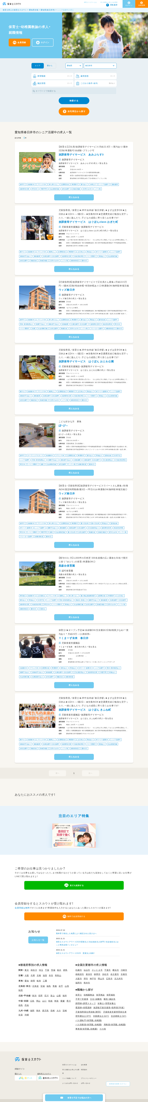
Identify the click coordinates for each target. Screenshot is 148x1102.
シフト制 (98, 189)
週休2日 (84, 260)
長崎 (52, 1010)
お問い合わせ (85, 1083)
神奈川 (34, 970)
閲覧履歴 (114, 5)
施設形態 (54, 83)
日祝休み (42, 609)
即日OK (35, 189)
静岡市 (97, 974)
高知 (27, 1005)
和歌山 (58, 975)
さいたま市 (97, 970)
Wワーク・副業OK (102, 252)
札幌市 (78, 970)
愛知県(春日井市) (48, 10)
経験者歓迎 (75, 260)
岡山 (38, 1001)
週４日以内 (95, 523)
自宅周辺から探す (77, 111)
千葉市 (107, 970)
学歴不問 (44, 189)
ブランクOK (41, 184)
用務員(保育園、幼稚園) (115, 1024)
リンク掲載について (69, 1078)
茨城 (53, 970)
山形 (67, 986)
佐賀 (20, 1015)
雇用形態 (98, 76)
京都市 (124, 974)
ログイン (45, 42)
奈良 (51, 975)
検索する (74, 100)
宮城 (42, 986)
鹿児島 (45, 1010)
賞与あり (84, 184)
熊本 (38, 1010)
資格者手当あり (25, 256)
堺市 (86, 978)
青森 (55, 986)
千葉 (47, 970)
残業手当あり (41, 324)
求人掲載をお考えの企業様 (109, 2)
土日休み (81, 252)
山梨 (59, 995)
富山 (52, 995)
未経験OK (31, 184)
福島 (49, 986)
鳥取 (56, 1001)
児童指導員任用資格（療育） (88, 1012)
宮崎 (65, 1010)
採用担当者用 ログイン (118, 1084)
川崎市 (124, 970)
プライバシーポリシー (89, 1078)
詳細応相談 (76, 189)
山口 (44, 1001)
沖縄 (27, 1015)
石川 (46, 995)
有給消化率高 (79, 256)
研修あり (102, 256)
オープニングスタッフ (35, 455)
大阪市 (78, 978)
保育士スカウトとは (90, 2)
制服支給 (34, 260)
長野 (40, 995)
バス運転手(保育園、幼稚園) (88, 1020)
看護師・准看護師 (83, 1007)
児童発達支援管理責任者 (115, 1012)
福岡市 (78, 983)
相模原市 (79, 974)
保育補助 (111, 995)
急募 (33, 328)
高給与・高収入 (81, 600)
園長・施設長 (109, 999)
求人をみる (74, 197)
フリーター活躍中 (97, 328)
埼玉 (41, 970)
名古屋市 (114, 974)
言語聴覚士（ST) (118, 1016)
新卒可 (22, 184)
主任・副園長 (96, 999)
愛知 (27, 981)
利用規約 (84, 1069)
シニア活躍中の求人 (65, 10)
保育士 (78, 995)
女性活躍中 (66, 189)
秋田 (20, 990)
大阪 (27, 975)
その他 (102, 1029)
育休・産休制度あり (26, 324)
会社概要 (84, 1065)
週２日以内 (72, 532)
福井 (65, 995)
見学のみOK (87, 189)
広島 (32, 1001)
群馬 (65, 970)
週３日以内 (85, 523)
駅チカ (22, 252)
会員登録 (21, 42)
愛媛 (62, 1001)
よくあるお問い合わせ (70, 1083)
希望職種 (54, 76)
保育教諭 (100, 995)
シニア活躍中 (104, 184)
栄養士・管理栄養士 (107, 1003)
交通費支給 (65, 184)
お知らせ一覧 (38, 940)
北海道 (35, 986)
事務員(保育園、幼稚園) (86, 1029)
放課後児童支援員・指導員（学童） (109, 1007)
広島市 (109, 978)
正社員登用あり (108, 460)
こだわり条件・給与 (98, 83)
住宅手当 (117, 455)
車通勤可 (75, 184)
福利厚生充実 (24, 189)
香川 (68, 1001)
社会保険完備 (54, 189)
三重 (45, 981)
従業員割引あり (37, 677)
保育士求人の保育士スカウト (15, 10)
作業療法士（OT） (101, 1016)
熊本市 (87, 983)
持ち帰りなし (53, 184)
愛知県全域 (33, 10)
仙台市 (87, 970)
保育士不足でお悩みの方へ (79, 1098)
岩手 (61, 986)
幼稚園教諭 (89, 995)
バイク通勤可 (91, 256)
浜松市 (105, 974)
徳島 (20, 1005)
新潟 (34, 995)
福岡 (32, 1010)
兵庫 (33, 975)
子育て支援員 (81, 999)
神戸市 (93, 978)
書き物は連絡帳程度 (88, 596)
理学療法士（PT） (83, 1016)
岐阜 (39, 981)
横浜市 (115, 970)
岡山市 (101, 978)
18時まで (93, 184)
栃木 (59, 970)
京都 (39, 975)
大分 (59, 1010)
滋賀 (45, 975)
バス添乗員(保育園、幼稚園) (88, 1024)
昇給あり (90, 252)
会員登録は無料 (22, 908)
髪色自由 (102, 319)
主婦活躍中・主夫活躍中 (51, 256)
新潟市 (89, 974)
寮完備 (22, 596)
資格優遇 (115, 184)
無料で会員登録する (76, 916)
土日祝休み (41, 596)
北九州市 (118, 978)
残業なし (52, 252)
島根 (50, 1001)
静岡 (33, 981)
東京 (27, 970)
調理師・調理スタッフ (85, 1003)
